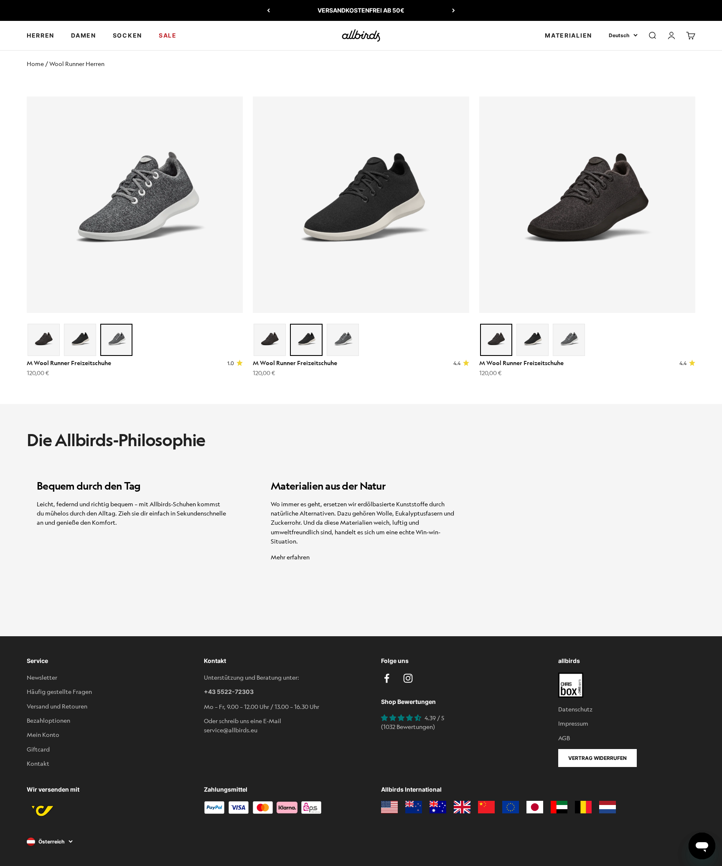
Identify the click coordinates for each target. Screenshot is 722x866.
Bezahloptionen (48, 720)
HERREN (40, 35)
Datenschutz (575, 709)
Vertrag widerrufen (597, 758)
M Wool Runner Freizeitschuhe (69, 362)
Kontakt (38, 763)
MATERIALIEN (568, 35)
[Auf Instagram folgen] (408, 678)
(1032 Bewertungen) (408, 726)
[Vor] (453, 10)
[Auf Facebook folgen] (386, 678)
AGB (564, 738)
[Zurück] (268, 10)
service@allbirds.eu (230, 730)
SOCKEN (127, 35)
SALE (168, 35)
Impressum (573, 723)
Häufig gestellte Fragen (59, 691)
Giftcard (38, 749)
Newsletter (42, 677)
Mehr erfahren (290, 557)
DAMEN (83, 35)
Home (35, 63)
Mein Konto (43, 734)
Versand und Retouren (57, 706)
